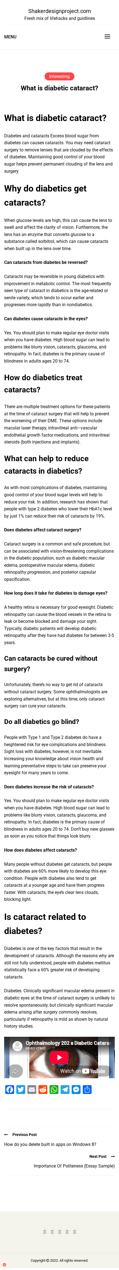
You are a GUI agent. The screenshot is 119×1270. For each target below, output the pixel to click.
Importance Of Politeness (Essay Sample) (74, 1166)
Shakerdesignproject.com (59, 11)
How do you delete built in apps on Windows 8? (50, 1144)
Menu (10, 37)
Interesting (59, 76)
